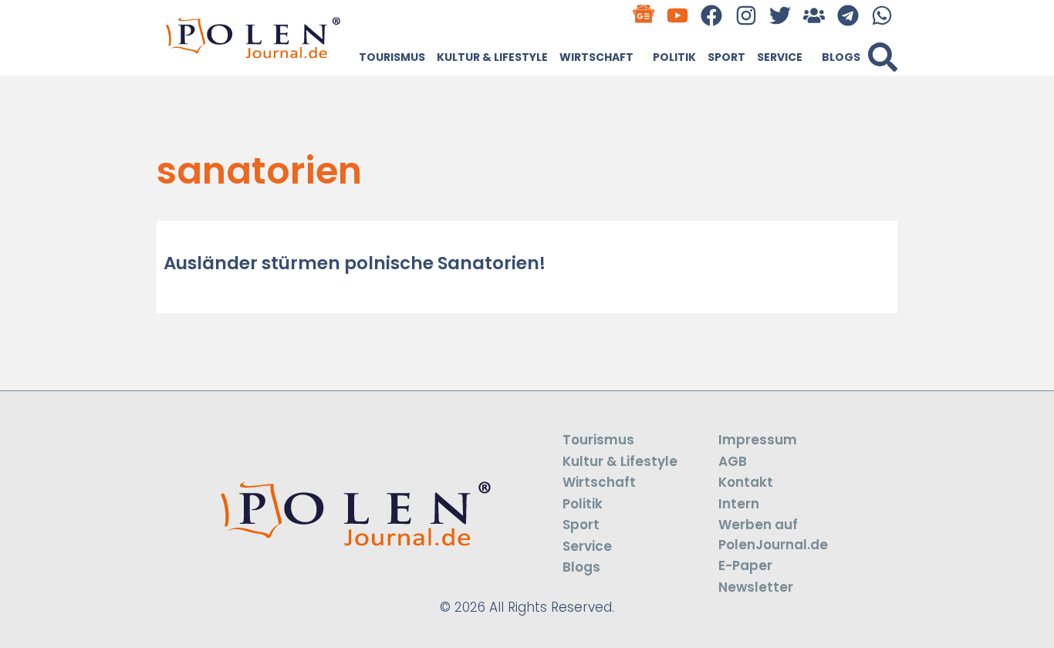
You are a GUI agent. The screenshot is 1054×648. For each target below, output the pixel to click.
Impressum (757, 439)
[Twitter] (780, 15)
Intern (738, 503)
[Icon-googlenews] (644, 15)
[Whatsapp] (882, 15)
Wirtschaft (596, 57)
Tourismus (392, 57)
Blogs (841, 57)
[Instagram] (746, 15)
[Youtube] (678, 15)
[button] (882, 57)
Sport (726, 57)
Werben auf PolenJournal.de (773, 534)
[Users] (814, 15)
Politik (674, 57)
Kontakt (745, 482)
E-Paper (745, 565)
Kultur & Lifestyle (492, 57)
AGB (732, 461)
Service (779, 57)
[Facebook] (712, 15)
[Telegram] (848, 15)
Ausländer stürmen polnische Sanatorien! (355, 263)
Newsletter (755, 587)
